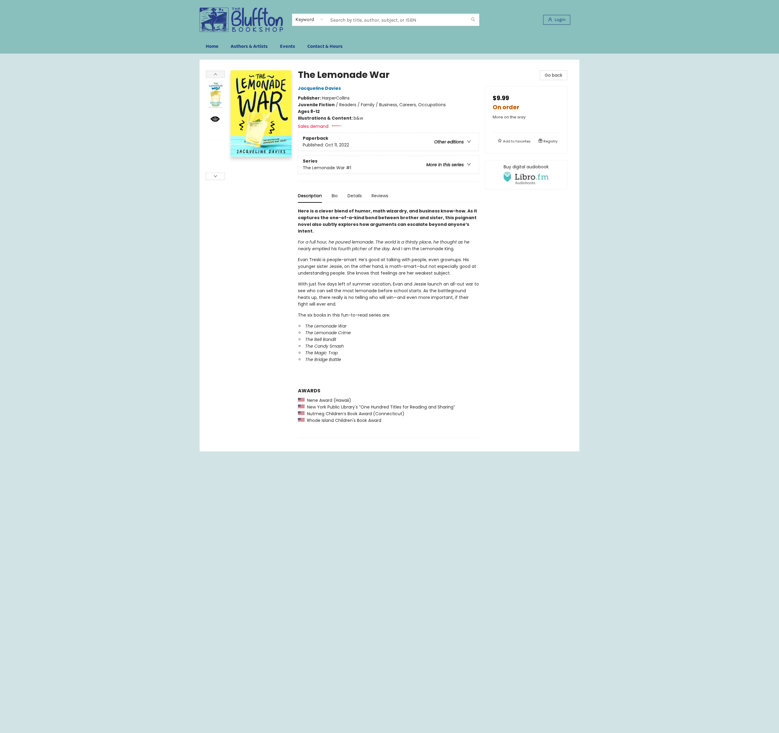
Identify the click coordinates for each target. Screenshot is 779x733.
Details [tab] (355, 196)
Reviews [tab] (380, 196)
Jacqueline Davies (319, 88)
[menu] (389, 47)
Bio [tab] (335, 196)
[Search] (473, 20)
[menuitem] (212, 47)
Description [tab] (310, 196)
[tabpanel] (388, 323)
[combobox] (309, 19)
